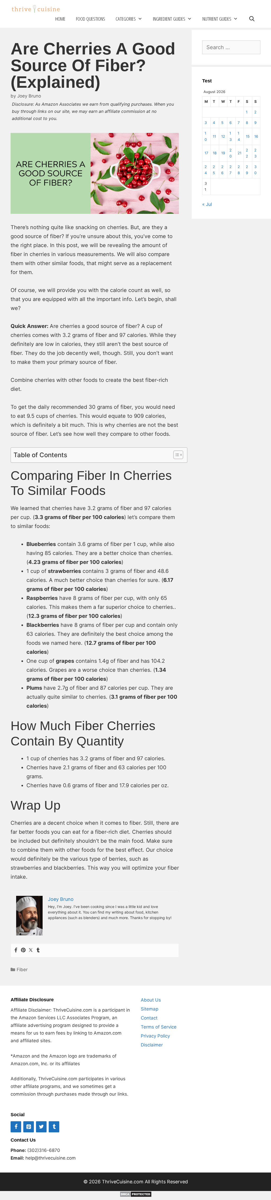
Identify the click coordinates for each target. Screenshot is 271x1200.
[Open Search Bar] (251, 19)
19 (223, 153)
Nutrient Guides (216, 18)
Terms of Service (159, 1027)
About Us (151, 1000)
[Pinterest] (23, 950)
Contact (149, 1018)
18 (214, 153)
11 (214, 136)
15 (248, 136)
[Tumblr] (38, 950)
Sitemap (149, 1009)
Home (60, 18)
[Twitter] (30, 950)
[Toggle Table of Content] (175, 454)
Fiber (22, 969)
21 (239, 153)
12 (223, 136)
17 (206, 153)
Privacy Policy (155, 1036)
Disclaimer (152, 1045)
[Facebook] (15, 950)
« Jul (207, 204)
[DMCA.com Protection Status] (136, 1195)
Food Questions (90, 18)
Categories (126, 18)
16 (256, 136)
